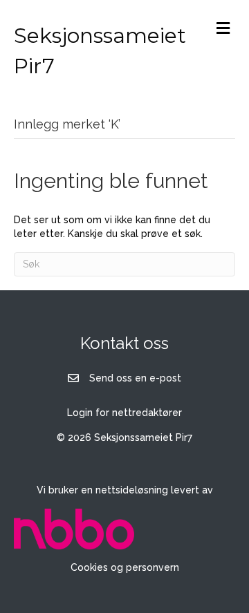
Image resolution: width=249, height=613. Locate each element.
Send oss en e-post (135, 378)
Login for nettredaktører (124, 412)
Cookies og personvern (125, 567)
